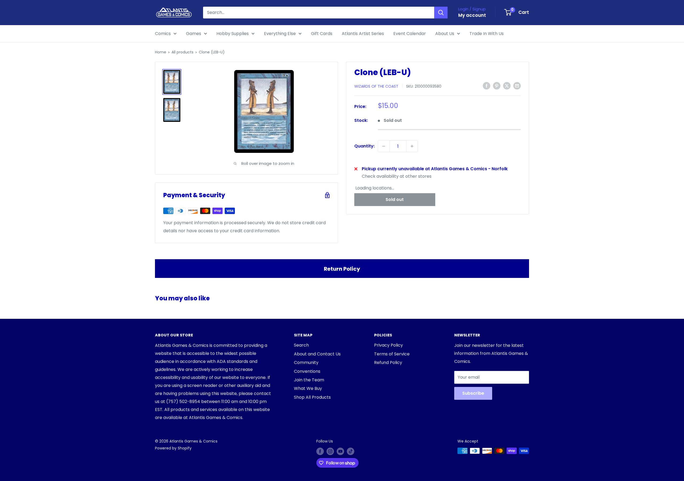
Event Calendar (409, 33)
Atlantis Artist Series (363, 33)
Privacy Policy (388, 345)
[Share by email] (517, 86)
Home (160, 52)
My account (472, 15)
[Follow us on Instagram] (330, 451)
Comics (163, 33)
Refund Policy (388, 362)
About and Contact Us (317, 354)
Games (193, 33)
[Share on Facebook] (486, 86)
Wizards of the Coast (376, 86)
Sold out (395, 199)
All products (182, 52)
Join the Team (309, 380)
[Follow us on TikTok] (350, 451)
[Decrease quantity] (383, 146)
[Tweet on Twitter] (507, 86)
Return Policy (342, 269)
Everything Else (280, 33)
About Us (444, 33)
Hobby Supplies (232, 33)
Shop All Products (312, 397)
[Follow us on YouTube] (340, 451)
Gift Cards (321, 33)
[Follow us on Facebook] (320, 451)
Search (301, 345)
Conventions (307, 371)
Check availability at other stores (397, 176)
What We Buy (308, 388)
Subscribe (473, 393)
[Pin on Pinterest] (496, 86)
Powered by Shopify (173, 448)
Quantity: (364, 146)
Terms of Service (392, 354)
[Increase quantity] (412, 146)
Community (306, 362)
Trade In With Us (486, 33)
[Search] (441, 12)
